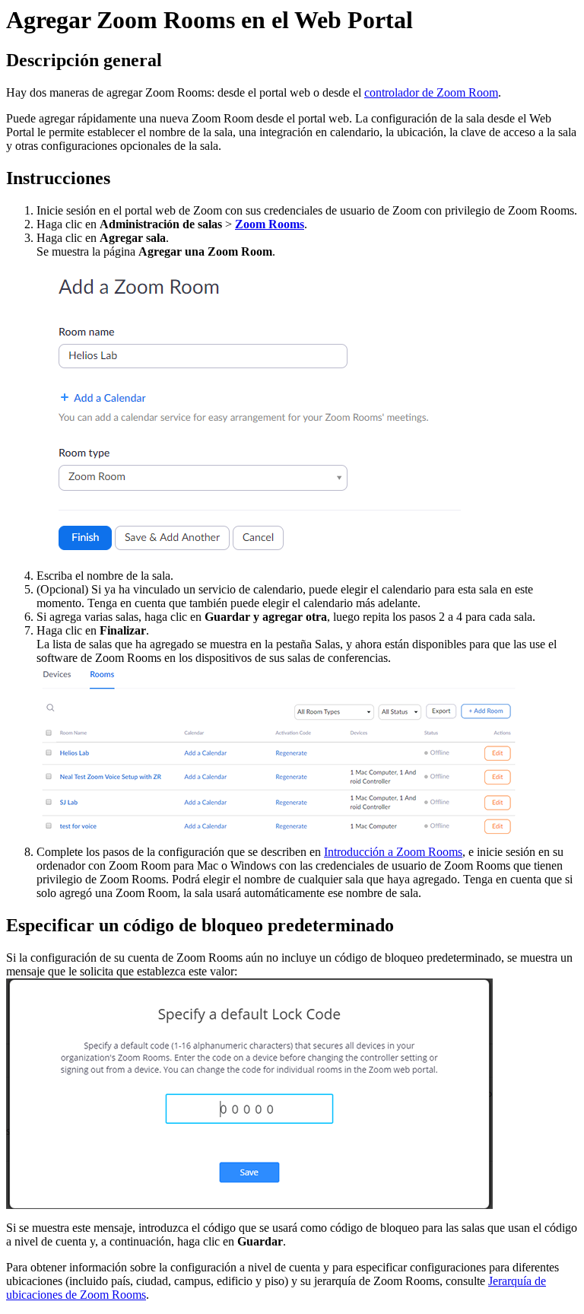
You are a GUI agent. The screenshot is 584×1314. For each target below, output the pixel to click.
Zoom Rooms (269, 224)
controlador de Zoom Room (431, 92)
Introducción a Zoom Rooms (393, 851)
